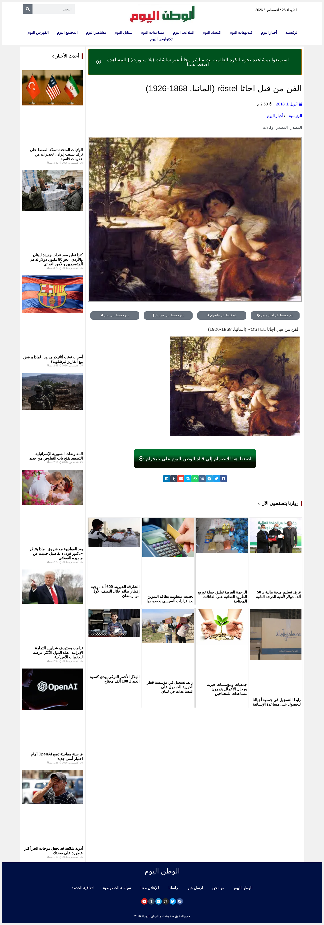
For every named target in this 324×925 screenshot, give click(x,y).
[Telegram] (158, 901)
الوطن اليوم (243, 888)
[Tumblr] (151, 901)
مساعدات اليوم (153, 32)
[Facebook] (180, 901)
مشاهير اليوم (96, 32)
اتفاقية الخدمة (82, 888)
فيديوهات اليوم (241, 32)
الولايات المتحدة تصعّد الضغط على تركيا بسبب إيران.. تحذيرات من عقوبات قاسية (56, 154)
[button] (223, 478)
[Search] (27, 9)
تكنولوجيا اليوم (161, 39)
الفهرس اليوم (38, 32)
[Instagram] (165, 901)
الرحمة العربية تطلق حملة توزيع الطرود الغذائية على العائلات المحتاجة (222, 596)
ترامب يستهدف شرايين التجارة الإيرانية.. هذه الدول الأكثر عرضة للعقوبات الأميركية (58, 652)
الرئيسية (291, 32)
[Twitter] (173, 901)
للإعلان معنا (149, 888)
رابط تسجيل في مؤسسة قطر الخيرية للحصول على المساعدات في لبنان (170, 686)
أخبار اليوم (269, 32)
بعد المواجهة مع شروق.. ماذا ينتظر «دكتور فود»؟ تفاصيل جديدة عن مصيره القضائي (56, 553)
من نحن (218, 888)
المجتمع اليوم (67, 32)
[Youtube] (144, 901)
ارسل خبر (195, 888)
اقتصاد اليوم (212, 32)
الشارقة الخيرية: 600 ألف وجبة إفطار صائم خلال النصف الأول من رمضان (115, 591)
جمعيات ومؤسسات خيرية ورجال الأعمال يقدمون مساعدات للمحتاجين (227, 689)
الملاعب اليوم (183, 32)
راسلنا (173, 888)
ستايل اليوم (123, 32)
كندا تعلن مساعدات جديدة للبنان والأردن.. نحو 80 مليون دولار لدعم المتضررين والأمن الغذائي (56, 259)
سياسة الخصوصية (117, 888)
